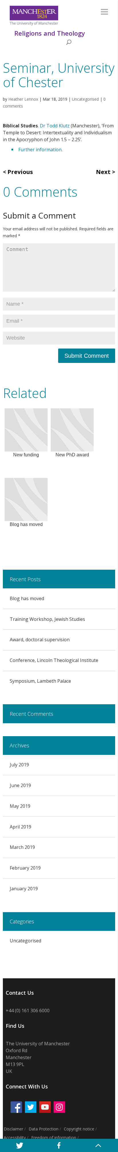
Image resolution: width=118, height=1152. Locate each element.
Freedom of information (53, 1137)
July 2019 (19, 764)
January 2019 (24, 888)
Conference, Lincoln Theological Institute (54, 660)
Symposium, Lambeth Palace (40, 681)
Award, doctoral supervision (40, 639)
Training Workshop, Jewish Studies (47, 619)
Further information (40, 149)
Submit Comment (86, 356)
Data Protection (43, 1129)
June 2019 (20, 785)
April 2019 (20, 827)
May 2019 (20, 806)
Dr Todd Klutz (55, 126)
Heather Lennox (23, 99)
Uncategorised (85, 99)
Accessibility (15, 1137)
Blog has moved (27, 598)
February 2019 (25, 868)
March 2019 (22, 847)
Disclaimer (13, 1129)
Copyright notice (79, 1129)
